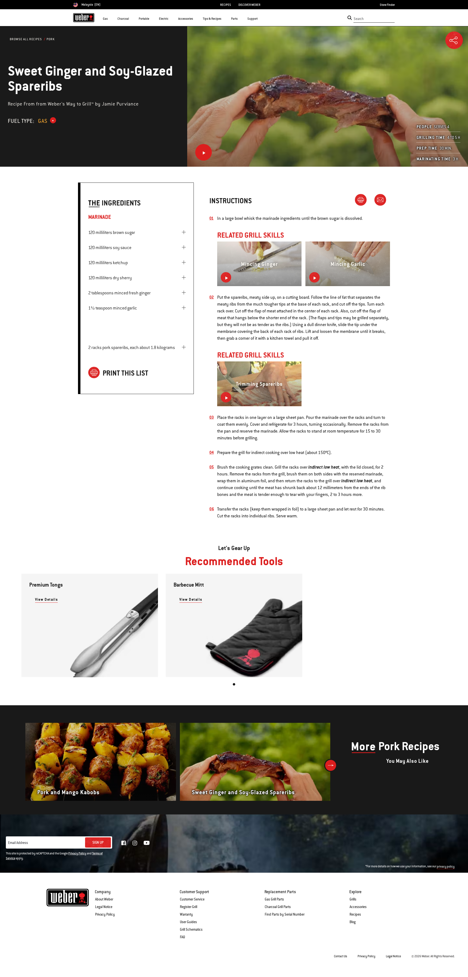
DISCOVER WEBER (249, 5)
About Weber (104, 899)
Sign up (98, 842)
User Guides (188, 922)
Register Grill (188, 907)
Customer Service (192, 899)
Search (359, 19)
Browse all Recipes (26, 39)
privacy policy (446, 867)
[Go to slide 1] (234, 684)
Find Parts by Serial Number (284, 914)
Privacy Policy (77, 853)
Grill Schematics (191, 929)
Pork (51, 39)
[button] (111, 18)
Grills (353, 899)
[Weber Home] (83, 17)
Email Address (18, 843)
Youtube (146, 842)
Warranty (186, 914)
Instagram (135, 843)
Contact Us (340, 956)
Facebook (124, 843)
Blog (353, 922)
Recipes (355, 914)
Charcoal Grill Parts (278, 907)
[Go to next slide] (330, 765)
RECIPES (225, 5)
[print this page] (362, 199)
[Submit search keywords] (349, 18)
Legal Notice (103, 907)
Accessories (358, 907)
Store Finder (387, 5)
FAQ (182, 937)
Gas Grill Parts (274, 899)
